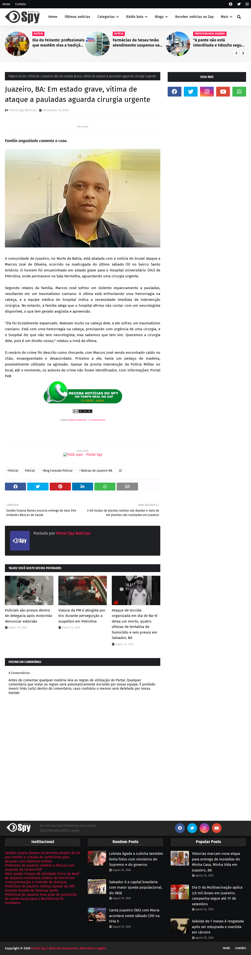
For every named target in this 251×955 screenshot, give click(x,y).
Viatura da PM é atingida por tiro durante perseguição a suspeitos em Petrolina (81, 616)
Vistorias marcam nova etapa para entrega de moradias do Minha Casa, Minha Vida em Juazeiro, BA (216, 861)
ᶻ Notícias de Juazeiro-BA (95, 470)
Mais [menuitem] (224, 17)
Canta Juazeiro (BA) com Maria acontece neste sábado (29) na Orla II (134, 915)
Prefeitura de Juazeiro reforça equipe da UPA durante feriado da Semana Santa (40, 888)
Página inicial (17, 76)
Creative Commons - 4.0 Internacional (86, 420)
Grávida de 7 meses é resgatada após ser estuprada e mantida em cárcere (218, 926)
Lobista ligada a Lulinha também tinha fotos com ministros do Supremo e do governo (136, 859)
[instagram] (246, 4)
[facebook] (231, 4)
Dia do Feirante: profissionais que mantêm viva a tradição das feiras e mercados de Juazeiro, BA (58, 43)
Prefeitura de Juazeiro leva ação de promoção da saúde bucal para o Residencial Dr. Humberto (41, 899)
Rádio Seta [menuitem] (134, 17)
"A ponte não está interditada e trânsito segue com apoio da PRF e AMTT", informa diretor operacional (218, 43)
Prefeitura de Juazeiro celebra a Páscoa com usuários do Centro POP (39, 867)
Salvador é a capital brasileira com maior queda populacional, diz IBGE (135, 887)
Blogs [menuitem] (159, 17)
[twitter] (239, 4)
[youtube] (223, 92)
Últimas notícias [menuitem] (77, 17)
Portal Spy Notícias (23, 110)
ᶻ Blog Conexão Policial (57, 470)
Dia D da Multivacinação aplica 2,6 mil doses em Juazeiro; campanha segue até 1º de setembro (217, 895)
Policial (30, 470)
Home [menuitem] (52, 17)
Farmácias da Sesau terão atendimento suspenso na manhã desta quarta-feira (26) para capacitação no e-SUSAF (137, 43)
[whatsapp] (239, 92)
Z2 (120, 470)
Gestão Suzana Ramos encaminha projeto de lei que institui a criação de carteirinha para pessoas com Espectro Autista (42, 857)
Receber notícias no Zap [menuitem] (194, 17)
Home (6, 4)
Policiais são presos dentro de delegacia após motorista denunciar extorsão (28, 616)
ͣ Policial (34, 76)
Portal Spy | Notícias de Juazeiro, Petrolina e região (68, 948)
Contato (20, 4)
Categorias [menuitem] (106, 17)
